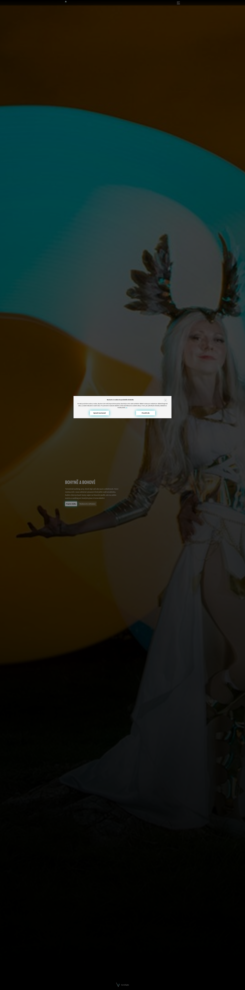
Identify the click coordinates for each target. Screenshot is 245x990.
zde (126, 408)
